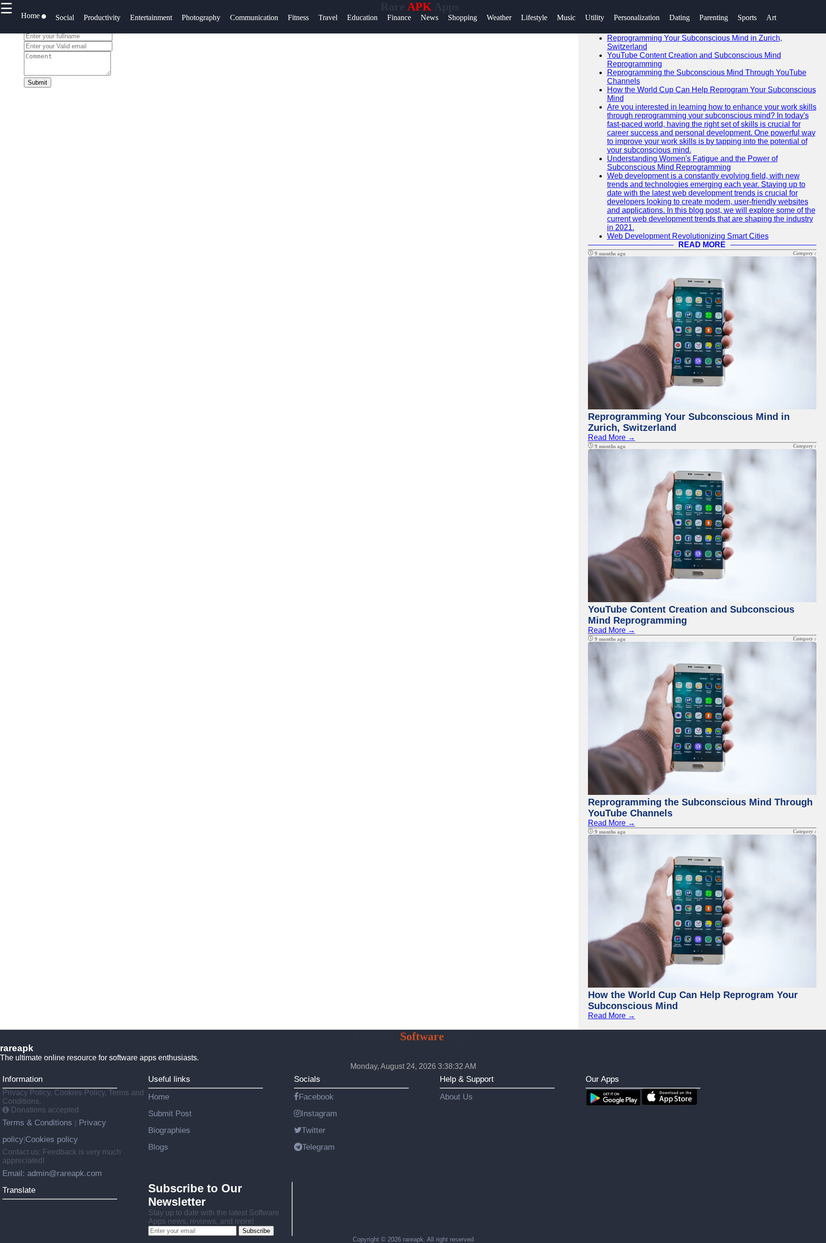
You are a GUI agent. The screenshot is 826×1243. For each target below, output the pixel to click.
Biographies (169, 1130)
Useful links (169, 1079)
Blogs (158, 1147)
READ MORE (702, 245)
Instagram (319, 1113)
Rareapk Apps (413, 1036)
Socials (307, 1079)
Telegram (318, 1147)
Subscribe (256, 1230)
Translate (18, 1190)
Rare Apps (419, 6)
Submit (37, 82)
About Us (456, 1096)
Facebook (316, 1096)
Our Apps (602, 1079)
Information (22, 1079)
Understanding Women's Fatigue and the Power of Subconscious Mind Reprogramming (692, 162)
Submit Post (170, 1113)
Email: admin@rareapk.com (52, 1173)
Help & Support (467, 1079)
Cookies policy (51, 1139)
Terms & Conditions (38, 1122)
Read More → (611, 437)
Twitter (314, 1130)
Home (158, 1096)
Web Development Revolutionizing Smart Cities (688, 236)
